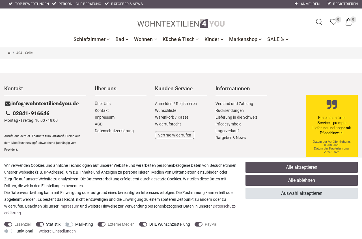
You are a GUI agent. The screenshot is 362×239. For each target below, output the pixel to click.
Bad (120, 39)
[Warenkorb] (348, 21)
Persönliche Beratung (79, 4)
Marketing (84, 224)
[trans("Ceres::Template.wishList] (333, 21)
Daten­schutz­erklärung (114, 131)
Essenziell (22, 224)
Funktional (23, 231)
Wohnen (144, 39)
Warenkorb (164, 117)
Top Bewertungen (31, 4)
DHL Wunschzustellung (169, 224)
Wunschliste (165, 110)
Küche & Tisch (179, 39)
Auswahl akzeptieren (301, 193)
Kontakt (102, 110)
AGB (99, 124)
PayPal (211, 224)
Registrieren (345, 4)
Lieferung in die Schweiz (236, 117)
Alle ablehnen (301, 180)
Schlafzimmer (90, 39)
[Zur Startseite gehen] (8, 53)
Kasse (183, 117)
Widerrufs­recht (168, 124)
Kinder (212, 39)
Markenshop (243, 39)
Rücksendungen (230, 110)
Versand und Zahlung (234, 103)
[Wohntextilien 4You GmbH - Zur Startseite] (181, 22)
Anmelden (310, 4)
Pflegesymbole (228, 124)
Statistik (53, 224)
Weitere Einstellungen (57, 231)
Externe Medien (121, 224)
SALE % (276, 39)
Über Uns (103, 103)
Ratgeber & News (126, 4)
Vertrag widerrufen (174, 135)
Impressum (105, 117)
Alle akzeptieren (301, 167)
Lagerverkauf (227, 131)
